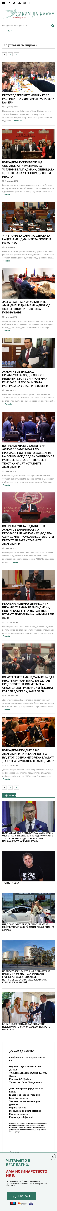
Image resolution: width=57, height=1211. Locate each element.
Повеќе (18, 121)
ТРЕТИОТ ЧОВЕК (10, 883)
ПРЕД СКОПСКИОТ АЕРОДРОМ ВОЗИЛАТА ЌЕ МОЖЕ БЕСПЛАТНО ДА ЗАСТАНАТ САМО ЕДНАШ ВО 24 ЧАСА (28, 927)
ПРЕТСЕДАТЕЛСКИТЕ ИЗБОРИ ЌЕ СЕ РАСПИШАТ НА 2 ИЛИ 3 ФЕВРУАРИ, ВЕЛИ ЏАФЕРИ (28, 99)
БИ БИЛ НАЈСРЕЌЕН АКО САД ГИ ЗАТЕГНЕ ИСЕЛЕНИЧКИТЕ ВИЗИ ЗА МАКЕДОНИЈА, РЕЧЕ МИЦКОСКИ (26, 1027)
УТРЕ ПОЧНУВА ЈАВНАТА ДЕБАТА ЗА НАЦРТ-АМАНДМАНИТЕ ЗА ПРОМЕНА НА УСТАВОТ (26, 239)
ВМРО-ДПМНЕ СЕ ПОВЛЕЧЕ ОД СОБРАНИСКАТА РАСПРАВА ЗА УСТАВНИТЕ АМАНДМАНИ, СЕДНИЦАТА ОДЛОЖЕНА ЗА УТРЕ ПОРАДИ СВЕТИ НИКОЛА (28, 169)
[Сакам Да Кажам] (28, 21)
